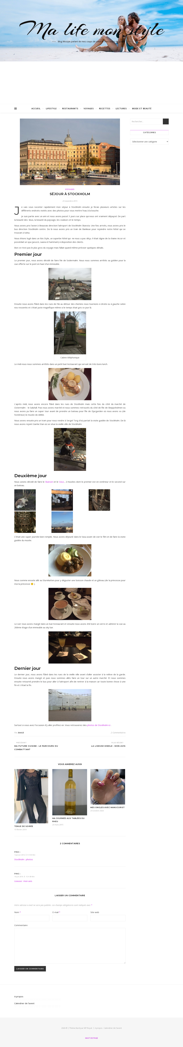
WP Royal (88, 1028)
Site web (94, 912)
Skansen (49, 481)
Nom (17, 912)
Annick (21, 732)
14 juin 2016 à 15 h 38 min (24, 876)
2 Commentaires (118, 732)
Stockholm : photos (23, 859)
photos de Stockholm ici (98, 725)
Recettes (104, 108)
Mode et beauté (142, 108)
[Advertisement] (91, 83)
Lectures (121, 108)
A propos (18, 996)
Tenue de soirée (23, 826)
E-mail (56, 912)
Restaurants (70, 108)
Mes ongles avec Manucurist (107, 807)
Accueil (35, 108)
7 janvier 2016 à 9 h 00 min (24, 855)
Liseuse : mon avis (23, 881)
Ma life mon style (91, 29)
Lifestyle (51, 108)
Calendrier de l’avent (24, 1003)
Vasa (61, 481)
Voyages (89, 108)
